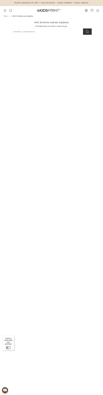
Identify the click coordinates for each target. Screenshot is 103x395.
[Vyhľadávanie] (87, 31)
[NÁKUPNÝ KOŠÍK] (98, 10)
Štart (6, 16)
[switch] (8, 347)
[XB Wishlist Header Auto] (92, 10)
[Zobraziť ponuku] (5, 10)
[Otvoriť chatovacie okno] (5, 390)
